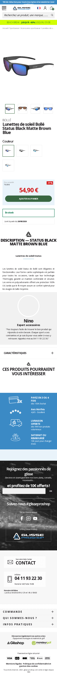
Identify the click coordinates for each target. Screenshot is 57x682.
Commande (12, 611)
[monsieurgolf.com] (41, 643)
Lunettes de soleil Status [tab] (29, 255)
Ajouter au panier (28, 198)
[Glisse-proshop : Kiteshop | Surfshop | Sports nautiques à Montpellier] (21, 8)
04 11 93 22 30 (40, 338)
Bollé (6, 120)
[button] (28, 353)
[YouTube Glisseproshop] (35, 519)
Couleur (8, 141)
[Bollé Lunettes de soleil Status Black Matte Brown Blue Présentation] (28, 66)
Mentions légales (14, 663)
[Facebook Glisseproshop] (22, 519)
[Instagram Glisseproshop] (28, 519)
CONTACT (26, 563)
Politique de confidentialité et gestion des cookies (35, 664)
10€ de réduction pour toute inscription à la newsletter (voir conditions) (29, 3)
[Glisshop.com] (15, 643)
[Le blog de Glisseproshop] (28, 536)
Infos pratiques (17, 624)
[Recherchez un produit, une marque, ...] (52, 15)
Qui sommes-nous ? (20, 618)
